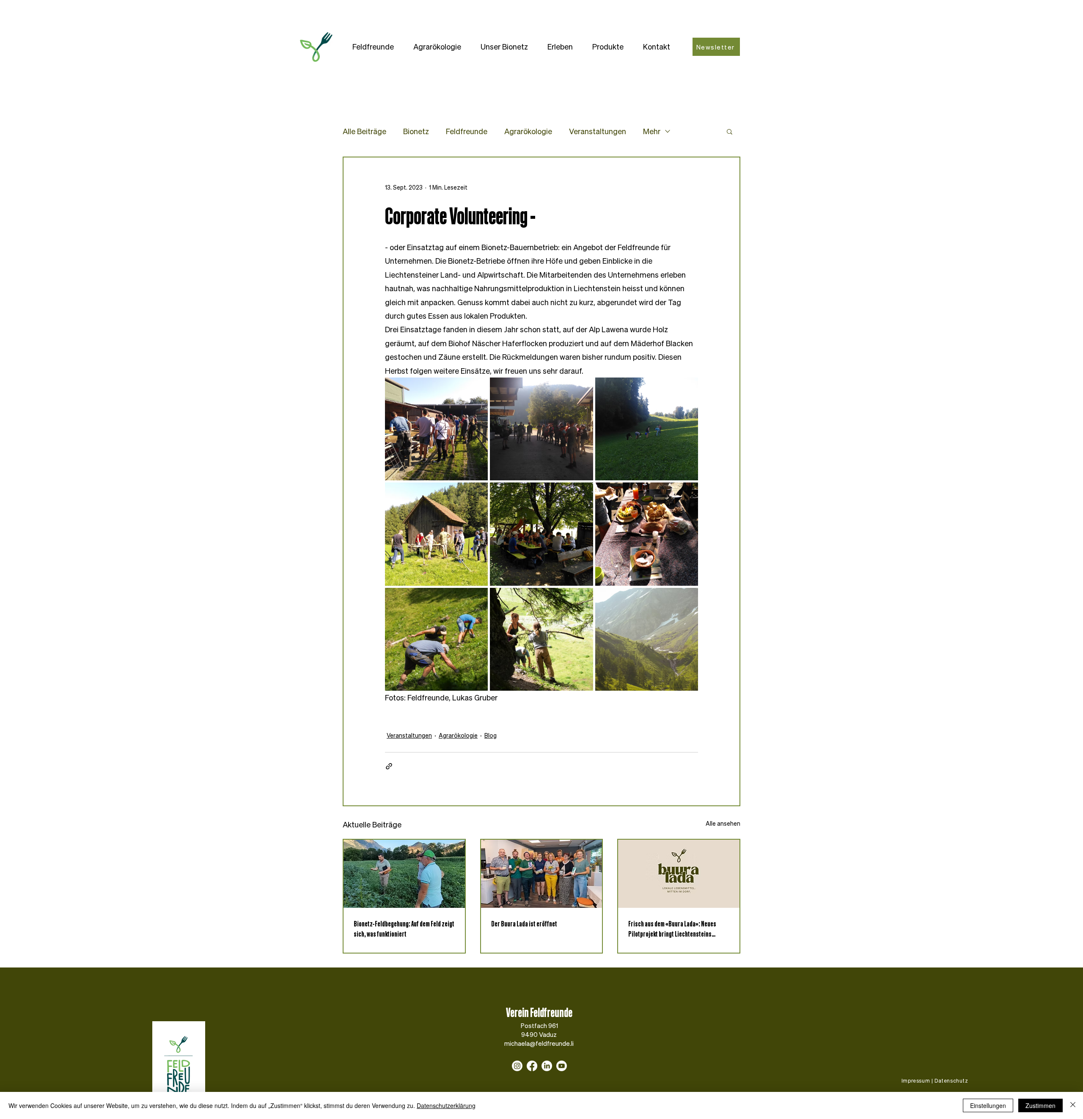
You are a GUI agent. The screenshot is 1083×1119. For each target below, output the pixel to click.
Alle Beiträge (364, 131)
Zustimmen (1040, 1105)
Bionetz (416, 131)
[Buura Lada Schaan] (678, 874)
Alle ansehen (723, 823)
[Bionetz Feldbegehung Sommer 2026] (404, 874)
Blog (490, 735)
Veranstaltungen (597, 131)
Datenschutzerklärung (446, 1105)
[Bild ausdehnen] (436, 429)
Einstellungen (988, 1105)
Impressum (916, 1081)
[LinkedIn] (547, 1066)
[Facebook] (532, 1066)
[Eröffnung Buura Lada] (541, 874)
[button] (373, 47)
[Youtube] (561, 1066)
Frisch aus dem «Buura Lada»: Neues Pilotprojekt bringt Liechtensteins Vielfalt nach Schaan (672, 928)
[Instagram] (517, 1066)
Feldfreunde (466, 131)
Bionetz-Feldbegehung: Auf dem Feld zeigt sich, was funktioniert (404, 928)
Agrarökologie (528, 131)
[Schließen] (1073, 1105)
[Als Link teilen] (389, 766)
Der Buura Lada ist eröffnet (524, 923)
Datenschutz (951, 1081)
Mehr (651, 131)
